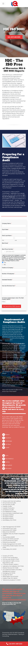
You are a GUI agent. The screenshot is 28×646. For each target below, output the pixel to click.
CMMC (4, 535)
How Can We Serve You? (9, 285)
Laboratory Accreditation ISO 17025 (13, 566)
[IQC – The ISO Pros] (14, 4)
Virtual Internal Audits (9, 503)
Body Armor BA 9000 (9, 532)
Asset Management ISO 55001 (11, 526)
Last (16, 240)
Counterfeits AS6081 (9, 537)
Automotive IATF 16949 (9, 530)
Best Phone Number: (8, 249)
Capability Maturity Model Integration (14, 533)
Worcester (8, 468)
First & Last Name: (7, 235)
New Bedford (9, 458)
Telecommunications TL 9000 (11, 580)
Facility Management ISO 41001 (12, 544)
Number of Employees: (8, 273)
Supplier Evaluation (8, 508)
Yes (5, 262)
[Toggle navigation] (3, 3)
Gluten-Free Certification (10, 557)
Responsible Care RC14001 (10, 576)
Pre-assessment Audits (9, 511)
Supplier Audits (7, 506)
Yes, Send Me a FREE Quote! (11, 306)
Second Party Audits (9, 504)
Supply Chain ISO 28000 (10, 578)
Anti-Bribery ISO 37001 (9, 520)
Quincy (7, 462)
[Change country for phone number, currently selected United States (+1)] (3, 251)
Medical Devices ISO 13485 (10, 568)
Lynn (6, 455)
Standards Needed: (7, 279)
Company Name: (6, 223)
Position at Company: (8, 267)
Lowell (7, 447)
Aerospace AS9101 (8, 516)
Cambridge (8, 441)
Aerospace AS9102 (8, 518)
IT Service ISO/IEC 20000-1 (11, 564)
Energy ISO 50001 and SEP (11, 539)
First (3, 240)
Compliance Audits (8, 509)
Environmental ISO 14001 (10, 540)
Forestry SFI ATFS (8, 556)
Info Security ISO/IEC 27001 (11, 559)
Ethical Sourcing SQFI (9, 542)
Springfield (8, 465)
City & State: (5, 229)
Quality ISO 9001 (8, 575)
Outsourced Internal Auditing (12, 501)
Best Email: (5, 243)
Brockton (8, 438)
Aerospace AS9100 (8, 515)
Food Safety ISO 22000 (9, 549)
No (5, 264)
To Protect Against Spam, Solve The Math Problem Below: (13, 298)
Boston (7, 434)
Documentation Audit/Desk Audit (13, 513)
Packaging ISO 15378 (9, 573)
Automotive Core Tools (9, 528)
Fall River (8, 444)
